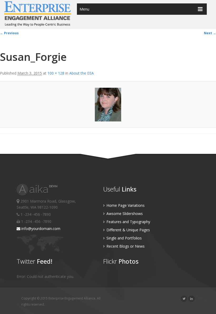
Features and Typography (127, 221)
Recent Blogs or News (125, 246)
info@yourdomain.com (40, 228)
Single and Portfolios (123, 238)
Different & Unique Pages (127, 229)
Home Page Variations (125, 205)
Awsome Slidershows (124, 213)
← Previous (9, 33)
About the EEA (81, 73)
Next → (210, 33)
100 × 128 (55, 73)
